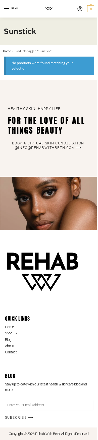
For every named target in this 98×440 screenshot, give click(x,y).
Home (7, 51)
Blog (8, 340)
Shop (9, 333)
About (9, 346)
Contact (11, 352)
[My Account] (80, 9)
